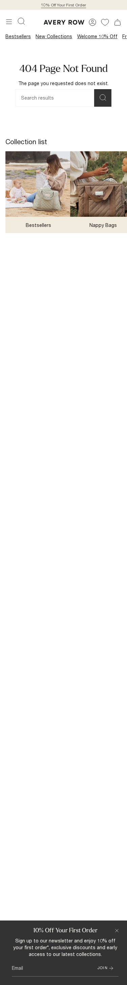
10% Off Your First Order (63, 4)
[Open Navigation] (9, 21)
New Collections (54, 36)
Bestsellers (18, 36)
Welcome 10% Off (97, 36)
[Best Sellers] (38, 184)
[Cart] (117, 22)
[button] (21, 21)
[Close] (116, 930)
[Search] (102, 98)
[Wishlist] (105, 22)
